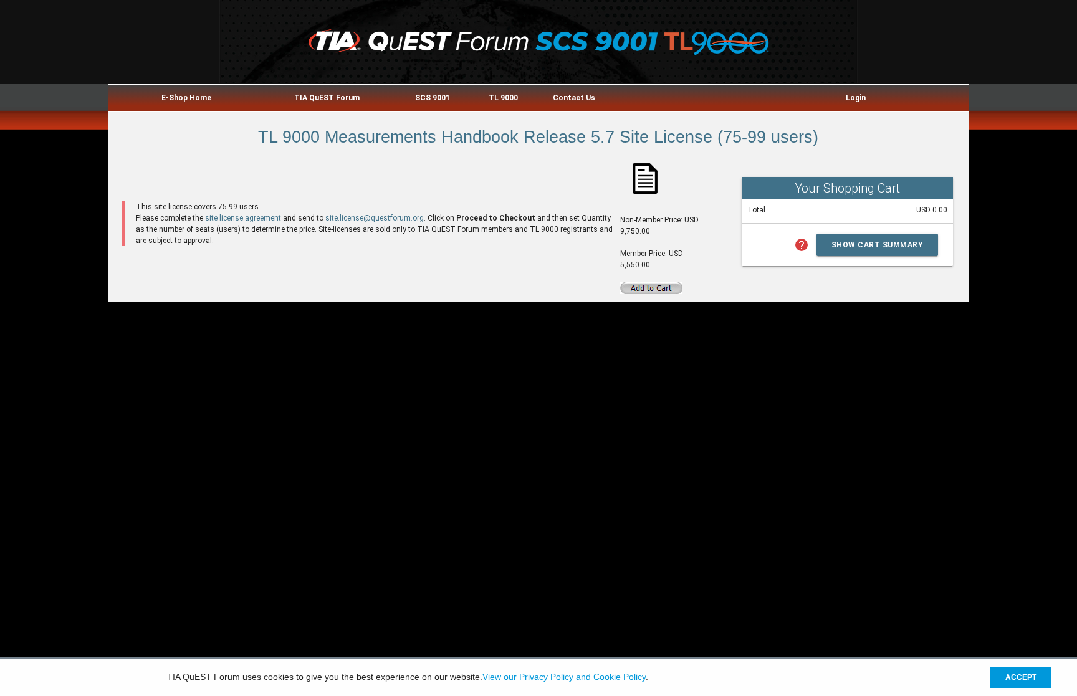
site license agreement (243, 218)
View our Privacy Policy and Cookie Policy (564, 677)
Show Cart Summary (877, 245)
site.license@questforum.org (374, 218)
